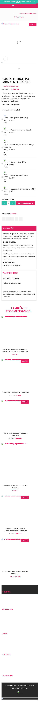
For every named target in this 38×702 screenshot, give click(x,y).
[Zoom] (6, 59)
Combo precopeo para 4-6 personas (15, 392)
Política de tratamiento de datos (13, 648)
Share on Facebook (3, 219)
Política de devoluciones (10, 637)
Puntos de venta (7, 613)
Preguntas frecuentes (9, 620)
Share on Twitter (8, 219)
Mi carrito (5, 599)
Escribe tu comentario (11, 86)
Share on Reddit (20, 219)
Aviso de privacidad (8, 644)
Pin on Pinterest (12, 219)
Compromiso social (8, 623)
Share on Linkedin (16, 219)
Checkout (5, 602)
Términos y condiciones (10, 641)
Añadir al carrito (25, 203)
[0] (34, 6)
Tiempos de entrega (9, 616)
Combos (12, 13)
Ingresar (4, 596)
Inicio (4, 13)
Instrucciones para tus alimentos (13, 627)
